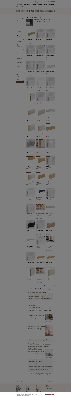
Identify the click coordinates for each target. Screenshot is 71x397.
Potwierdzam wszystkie (50, 394)
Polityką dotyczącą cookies (29, 394)
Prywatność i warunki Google (26, 395)
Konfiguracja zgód (40, 394)
